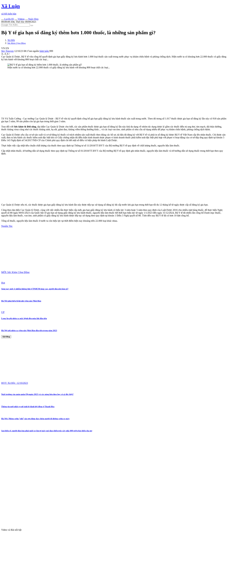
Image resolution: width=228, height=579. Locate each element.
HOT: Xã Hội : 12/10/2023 (14, 383)
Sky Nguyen (7, 51)
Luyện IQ (9, 19)
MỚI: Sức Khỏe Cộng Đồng (15, 272)
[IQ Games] (2, 19)
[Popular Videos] (16, 19)
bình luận (44, 51)
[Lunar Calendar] (26, 19)
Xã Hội (11, 40)
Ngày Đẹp (33, 19)
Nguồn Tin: (7, 226)
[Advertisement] (94, 93)
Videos (21, 19)
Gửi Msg (6, 337)
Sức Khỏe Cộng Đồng (16, 43)
